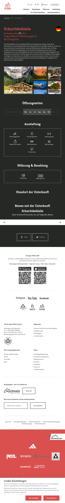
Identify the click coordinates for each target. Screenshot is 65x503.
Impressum (8, 422)
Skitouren (46, 9)
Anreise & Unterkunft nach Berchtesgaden (45, 328)
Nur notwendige (33, 498)
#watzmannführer (53, 12)
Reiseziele (36, 362)
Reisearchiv (37, 367)
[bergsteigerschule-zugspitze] (32, 310)
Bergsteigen (36, 9)
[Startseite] (7, 6)
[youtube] (32, 300)
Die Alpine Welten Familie (11, 354)
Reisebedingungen (27, 424)
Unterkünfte (7, 18)
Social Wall (7, 359)
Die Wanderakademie (38, 12)
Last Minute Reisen (39, 369)
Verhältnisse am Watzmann (41, 357)
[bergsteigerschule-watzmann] (42, 310)
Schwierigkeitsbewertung (41, 354)
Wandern (26, 9)
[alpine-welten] (23, 310)
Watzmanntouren (38, 359)
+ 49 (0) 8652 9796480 (13, 330)
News (5, 362)
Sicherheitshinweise (40, 424)
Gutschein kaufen (38, 336)
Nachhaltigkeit (38, 333)
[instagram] (20, 300)
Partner (6, 357)
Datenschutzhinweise (34, 422)
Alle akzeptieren (51, 498)
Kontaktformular (38, 331)
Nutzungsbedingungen (20, 422)
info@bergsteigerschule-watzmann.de (14, 334)
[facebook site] (44, 299)
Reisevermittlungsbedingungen (51, 422)
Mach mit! (29, 391)
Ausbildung (56, 9)
